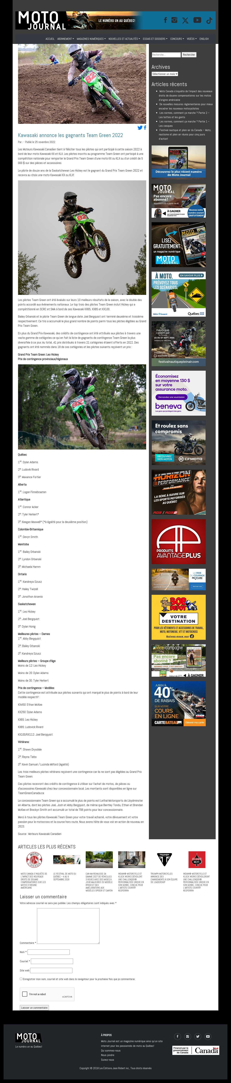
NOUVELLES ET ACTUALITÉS (123, 39)
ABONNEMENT (64, 39)
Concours (176, 39)
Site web (24, 970)
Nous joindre (107, 1055)
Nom (23, 952)
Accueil (50, 39)
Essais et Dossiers (154, 39)
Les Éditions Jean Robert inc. (114, 1068)
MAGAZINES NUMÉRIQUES (90, 39)
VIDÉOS (191, 39)
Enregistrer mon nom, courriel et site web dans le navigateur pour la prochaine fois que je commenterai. (79, 979)
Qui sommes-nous (111, 1050)
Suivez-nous (107, 1060)
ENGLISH (204, 39)
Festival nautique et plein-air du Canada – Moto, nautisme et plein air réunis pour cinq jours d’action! (185, 134)
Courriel (25, 961)
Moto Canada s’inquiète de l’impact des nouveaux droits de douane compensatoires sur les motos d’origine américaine (185, 95)
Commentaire (28, 943)
